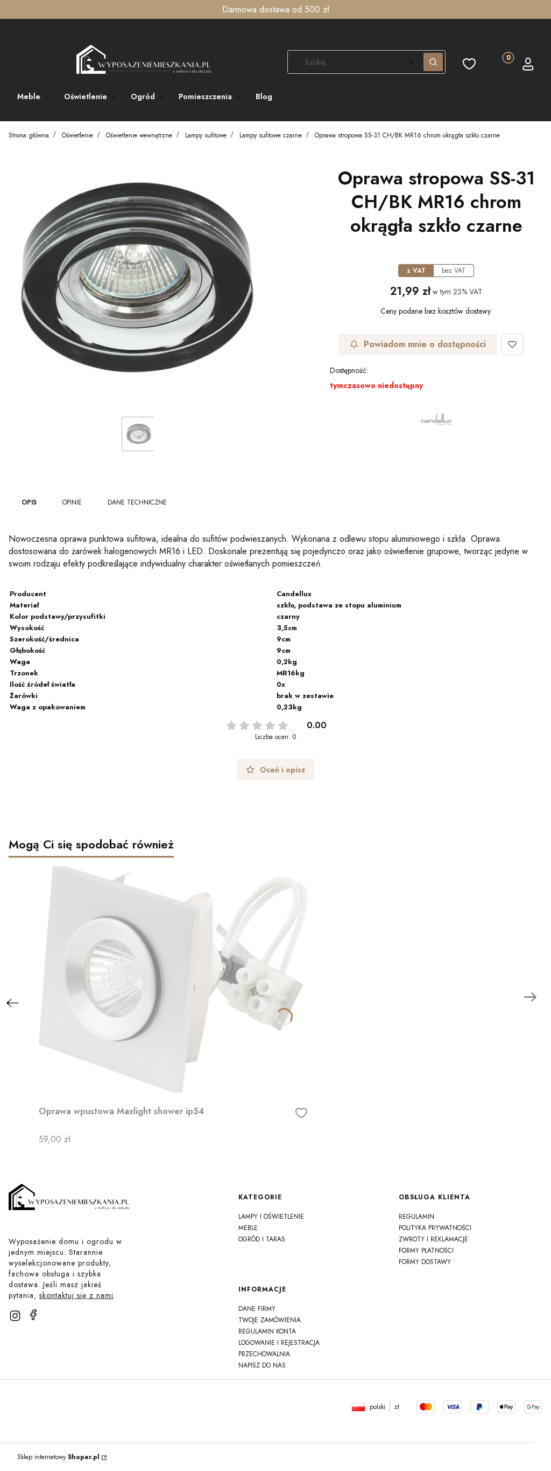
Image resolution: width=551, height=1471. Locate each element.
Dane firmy (257, 1309)
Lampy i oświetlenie (271, 1216)
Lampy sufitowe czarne (270, 135)
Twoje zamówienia (269, 1320)
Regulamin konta (267, 1331)
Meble (248, 1228)
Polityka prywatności (435, 1228)
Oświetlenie (77, 135)
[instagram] (15, 1315)
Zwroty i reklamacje (433, 1239)
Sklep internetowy (58, 1457)
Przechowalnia (264, 1354)
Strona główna (29, 135)
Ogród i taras (261, 1239)
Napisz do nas (262, 1365)
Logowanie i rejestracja (279, 1343)
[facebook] (33, 1314)
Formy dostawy (425, 1262)
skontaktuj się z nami (76, 1295)
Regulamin (416, 1216)
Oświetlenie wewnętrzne (139, 135)
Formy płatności (426, 1250)
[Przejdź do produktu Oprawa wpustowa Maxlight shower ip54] (173, 979)
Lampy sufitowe (206, 135)
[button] (433, 62)
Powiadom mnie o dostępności (425, 344)
